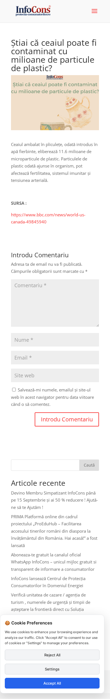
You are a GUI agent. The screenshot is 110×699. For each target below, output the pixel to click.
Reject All (52, 655)
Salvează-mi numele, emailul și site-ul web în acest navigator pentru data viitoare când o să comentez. (52, 397)
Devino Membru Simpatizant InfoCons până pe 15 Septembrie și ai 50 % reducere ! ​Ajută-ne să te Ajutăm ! (54, 500)
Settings (52, 669)
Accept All (52, 683)
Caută (89, 465)
